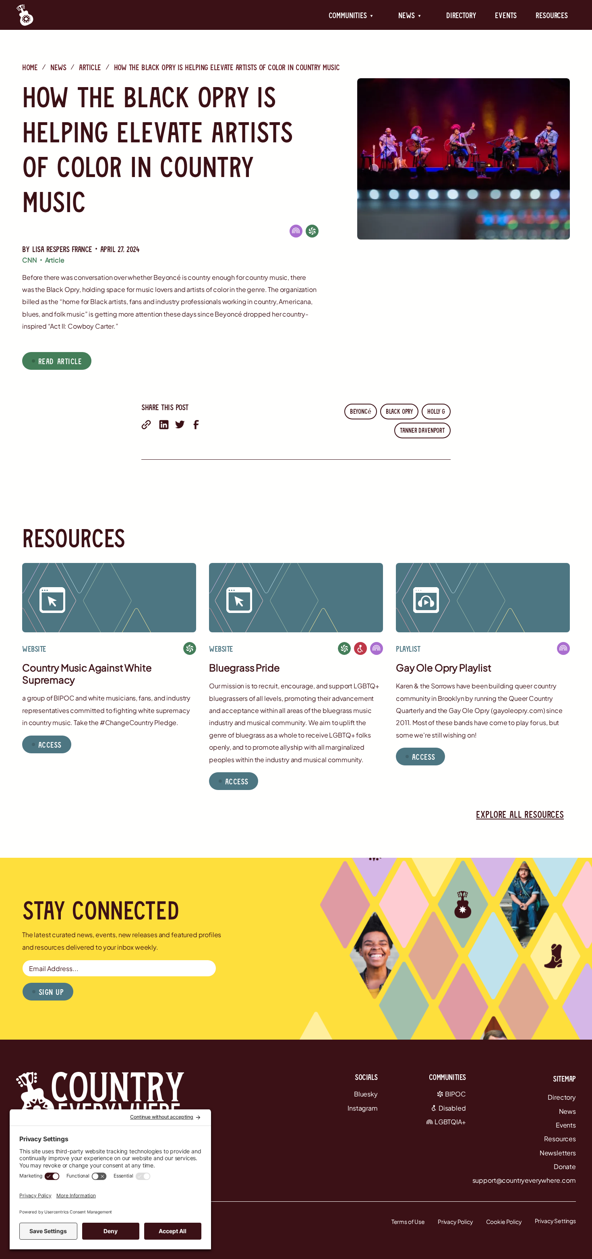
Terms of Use (408, 1221)
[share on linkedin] (163, 424)
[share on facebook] (196, 424)
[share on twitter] (180, 424)
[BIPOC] (312, 231)
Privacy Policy (455, 1221)
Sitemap (564, 1078)
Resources (552, 15)
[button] (351, 15)
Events (505, 15)
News (58, 67)
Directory (461, 15)
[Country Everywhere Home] (24, 15)
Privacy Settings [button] (555, 1220)
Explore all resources (520, 814)
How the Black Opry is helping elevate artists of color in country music (227, 67)
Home (29, 67)
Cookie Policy (504, 1221)
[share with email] (146, 424)
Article (90, 67)
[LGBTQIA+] (296, 231)
